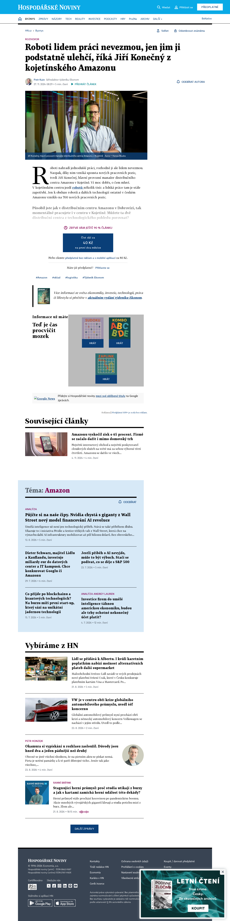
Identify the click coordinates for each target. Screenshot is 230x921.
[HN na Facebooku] (54, 886)
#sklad (56, 277)
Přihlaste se (102, 267)
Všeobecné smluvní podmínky (137, 878)
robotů (78, 187)
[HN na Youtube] (75, 886)
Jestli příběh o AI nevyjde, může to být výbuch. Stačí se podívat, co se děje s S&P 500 (105, 558)
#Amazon (41, 277)
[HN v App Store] (65, 903)
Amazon (57, 491)
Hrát (92, 343)
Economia (95, 872)
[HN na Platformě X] (48, 886)
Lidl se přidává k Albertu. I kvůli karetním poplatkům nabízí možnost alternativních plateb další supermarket (107, 664)
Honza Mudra (119, 156)
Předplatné (209, 6)
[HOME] (20, 19)
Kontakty (95, 861)
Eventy (167, 867)
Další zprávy (84, 828)
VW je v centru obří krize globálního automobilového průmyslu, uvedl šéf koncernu (102, 705)
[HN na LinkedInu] (65, 886)
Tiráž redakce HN (99, 867)
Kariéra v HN (97, 878)
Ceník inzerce (97, 884)
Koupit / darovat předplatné (179, 861)
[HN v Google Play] (40, 903)
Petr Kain (39, 79)
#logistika (71, 277)
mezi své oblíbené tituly (110, 395)
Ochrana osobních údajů (134, 861)
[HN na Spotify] (70, 886)
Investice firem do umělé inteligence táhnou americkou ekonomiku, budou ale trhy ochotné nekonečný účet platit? (106, 608)
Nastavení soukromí (132, 872)
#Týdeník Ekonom (93, 277)
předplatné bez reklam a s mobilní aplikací (90, 257)
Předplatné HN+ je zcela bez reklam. (129, 412)
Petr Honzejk (34, 740)
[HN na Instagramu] (59, 886)
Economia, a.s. (51, 866)
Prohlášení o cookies (132, 867)
